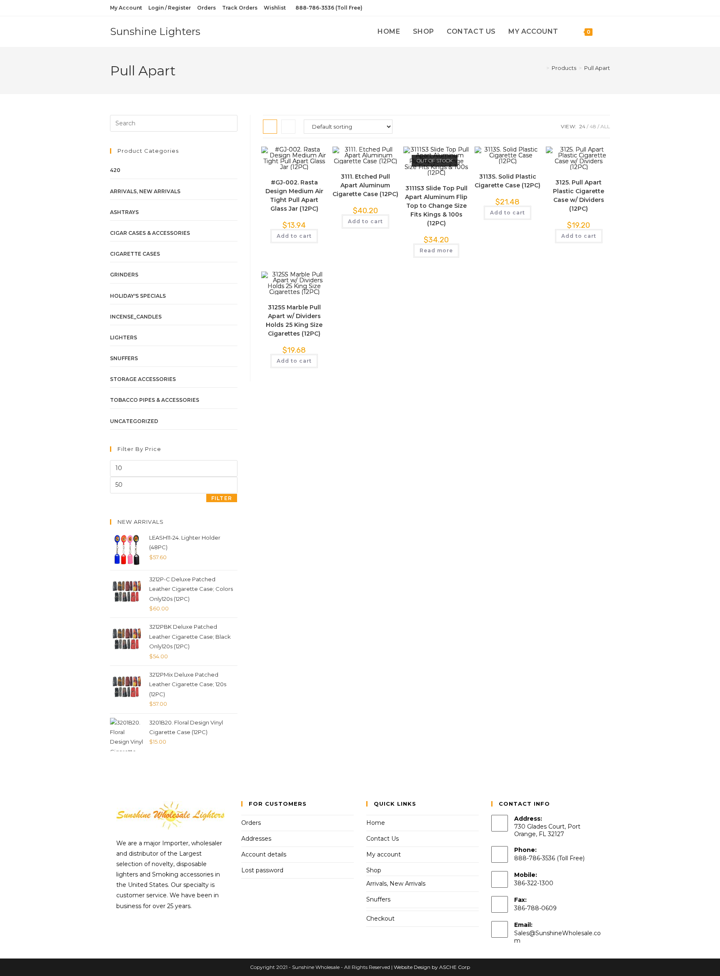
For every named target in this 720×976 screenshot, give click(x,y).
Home (375, 823)
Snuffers (124, 358)
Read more (436, 250)
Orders (206, 8)
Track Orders (240, 8)
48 (593, 126)
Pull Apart (597, 68)
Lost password (262, 870)
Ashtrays (124, 212)
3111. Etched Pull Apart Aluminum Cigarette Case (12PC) (365, 185)
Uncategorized (134, 421)
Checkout (380, 918)
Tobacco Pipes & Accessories (154, 400)
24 (582, 126)
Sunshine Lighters (155, 31)
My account (383, 854)
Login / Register (169, 8)
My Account (126, 8)
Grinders (124, 274)
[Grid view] (270, 127)
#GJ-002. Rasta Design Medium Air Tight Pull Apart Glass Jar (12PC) (294, 195)
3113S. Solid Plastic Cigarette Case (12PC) (507, 181)
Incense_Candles (136, 317)
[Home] (542, 68)
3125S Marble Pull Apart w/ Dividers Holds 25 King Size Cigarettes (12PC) (294, 320)
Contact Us (382, 838)
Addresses (256, 838)
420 (115, 170)
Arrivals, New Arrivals (145, 191)
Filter (221, 498)
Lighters (123, 337)
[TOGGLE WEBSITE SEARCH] (607, 31)
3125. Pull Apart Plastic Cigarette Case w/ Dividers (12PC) (578, 195)
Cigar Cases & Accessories (150, 233)
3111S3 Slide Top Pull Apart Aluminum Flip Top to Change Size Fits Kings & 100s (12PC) (436, 205)
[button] (296, 157)
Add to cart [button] (294, 236)
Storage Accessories (143, 379)
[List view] (288, 127)
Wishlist (275, 8)
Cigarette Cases (135, 254)
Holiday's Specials (138, 296)
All (605, 126)
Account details (263, 854)
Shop (373, 870)
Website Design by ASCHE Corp (432, 967)
